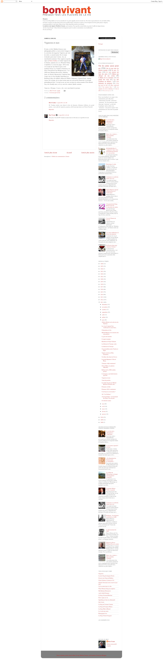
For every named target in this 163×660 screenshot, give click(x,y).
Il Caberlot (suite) (106, 400)
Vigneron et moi (106, 378)
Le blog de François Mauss (105, 606)
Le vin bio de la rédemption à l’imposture (110, 121)
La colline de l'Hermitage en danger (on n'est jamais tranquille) (112, 475)
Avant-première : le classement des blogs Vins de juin (110, 397)
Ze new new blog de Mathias (105, 578)
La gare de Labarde (107, 336)
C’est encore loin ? (107, 87)
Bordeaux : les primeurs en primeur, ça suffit (112, 516)
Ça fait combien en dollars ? (108, 80)
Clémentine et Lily (106, 330)
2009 (102, 420)
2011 (102, 302)
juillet (103, 317)
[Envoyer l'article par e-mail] (64, 90)
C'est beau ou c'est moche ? (109, 392)
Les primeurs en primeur (108, 82)
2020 (102, 279)
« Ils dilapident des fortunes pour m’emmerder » (111, 459)
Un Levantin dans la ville (104, 586)
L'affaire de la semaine (105, 78)
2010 (102, 417)
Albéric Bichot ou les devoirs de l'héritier (110, 322)
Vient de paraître (106, 380)
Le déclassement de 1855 (111, 530)
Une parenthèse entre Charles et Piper (110, 349)
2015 (102, 292)
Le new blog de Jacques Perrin (106, 576)
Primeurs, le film (106, 387)
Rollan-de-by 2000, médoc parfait (109, 370)
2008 (102, 422)
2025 (102, 266)
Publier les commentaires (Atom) (60, 156)
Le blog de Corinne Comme (105, 604)
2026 (102, 263)
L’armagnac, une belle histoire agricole (109, 374)
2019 (102, 281)
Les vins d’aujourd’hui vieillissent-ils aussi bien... (109, 326)
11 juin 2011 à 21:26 (61, 102)
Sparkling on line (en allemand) (106, 600)
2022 (102, 274)
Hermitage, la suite (111, 164)
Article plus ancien (87, 152)
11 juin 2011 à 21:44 (63, 115)
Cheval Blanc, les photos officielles (108, 366)
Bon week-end (115, 85)
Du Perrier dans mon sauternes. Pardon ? (111, 246)
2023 (102, 271)
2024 (102, 269)
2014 (102, 294)
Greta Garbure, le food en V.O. (106, 580)
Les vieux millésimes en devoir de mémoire (112, 233)
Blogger (104, 655)
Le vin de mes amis (103, 611)
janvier (104, 414)
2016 (102, 289)
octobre (104, 309)
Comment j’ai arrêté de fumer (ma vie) (112, 177)
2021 (102, 276)
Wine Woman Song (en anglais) (106, 588)
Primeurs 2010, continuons (109, 389)
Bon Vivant (52, 115)
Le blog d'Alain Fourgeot (105, 615)
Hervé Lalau (52, 103)
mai (103, 404)
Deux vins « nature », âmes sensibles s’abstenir (111, 135)
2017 (102, 287)
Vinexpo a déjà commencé (108, 363)
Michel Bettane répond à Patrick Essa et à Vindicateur (112, 191)
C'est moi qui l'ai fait (54, 92)
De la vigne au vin (103, 597)
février (104, 411)
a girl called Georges (103, 593)
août (103, 315)
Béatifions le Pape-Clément (109, 341)
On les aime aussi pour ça (108, 66)
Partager (100, 44)
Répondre (51, 109)
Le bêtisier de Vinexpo (107, 346)
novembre (105, 307)
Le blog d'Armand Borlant (105, 595)
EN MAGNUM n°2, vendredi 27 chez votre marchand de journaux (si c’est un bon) (112, 150)
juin (103, 320)
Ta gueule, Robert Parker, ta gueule (110, 489)
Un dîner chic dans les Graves (109, 357)
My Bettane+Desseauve (104, 591)
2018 (102, 284)
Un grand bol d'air (108, 79)
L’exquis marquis (106, 339)
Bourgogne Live (102, 613)
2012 (102, 299)
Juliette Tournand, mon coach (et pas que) (107, 583)
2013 (102, 297)
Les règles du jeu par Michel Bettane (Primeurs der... (109, 383)
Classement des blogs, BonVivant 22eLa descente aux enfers (112, 205)
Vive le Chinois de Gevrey (111, 219)
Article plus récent (50, 152)
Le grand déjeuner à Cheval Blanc (109, 360)
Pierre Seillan (53, 61)
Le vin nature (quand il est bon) (112, 446)
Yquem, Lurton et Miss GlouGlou (108, 353)
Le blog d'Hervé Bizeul (104, 609)
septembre (105, 312)
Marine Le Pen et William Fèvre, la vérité (112, 543)
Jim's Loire (101, 602)
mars (103, 409)
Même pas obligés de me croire (108, 75)
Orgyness (100, 573)
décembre (104, 304)
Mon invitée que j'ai (107, 90)
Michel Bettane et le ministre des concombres (110, 333)
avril (103, 406)
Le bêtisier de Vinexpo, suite (109, 344)
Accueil (69, 152)
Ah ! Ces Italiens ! (106, 394)
